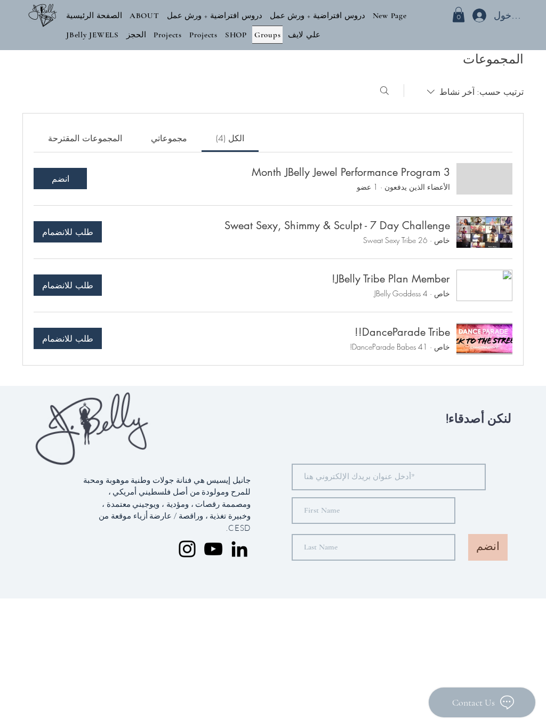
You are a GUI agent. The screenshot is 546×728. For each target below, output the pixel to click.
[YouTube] (213, 549)
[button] (144, 15)
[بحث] (384, 90)
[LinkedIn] (239, 549)
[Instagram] (187, 549)
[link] (230, 138)
